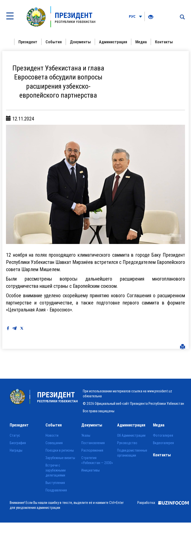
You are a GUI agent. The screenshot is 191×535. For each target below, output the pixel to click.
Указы (85, 435)
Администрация (113, 41)
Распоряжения (92, 450)
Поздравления (56, 490)
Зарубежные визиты (60, 458)
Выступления (55, 482)
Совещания (54, 443)
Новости (52, 435)
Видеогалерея (163, 443)
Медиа (141, 41)
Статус (15, 435)
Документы (80, 41)
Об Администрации (131, 435)
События (54, 41)
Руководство (127, 443)
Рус (133, 16)
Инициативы (90, 470)
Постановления (93, 443)
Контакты (164, 41)
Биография (18, 443)
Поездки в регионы (60, 450)
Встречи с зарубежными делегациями (56, 470)
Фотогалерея (163, 435)
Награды (16, 450)
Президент (27, 41)
